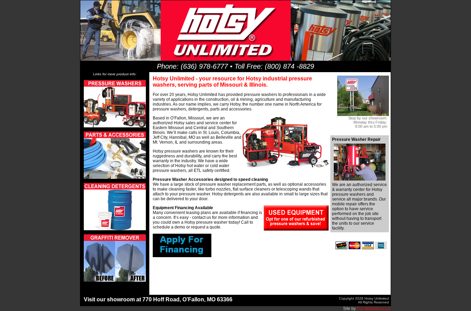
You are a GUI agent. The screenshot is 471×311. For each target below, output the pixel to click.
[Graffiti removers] (115, 280)
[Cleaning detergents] (115, 228)
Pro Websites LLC (374, 308)
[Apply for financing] (182, 255)
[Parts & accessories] (115, 177)
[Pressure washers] (115, 126)
